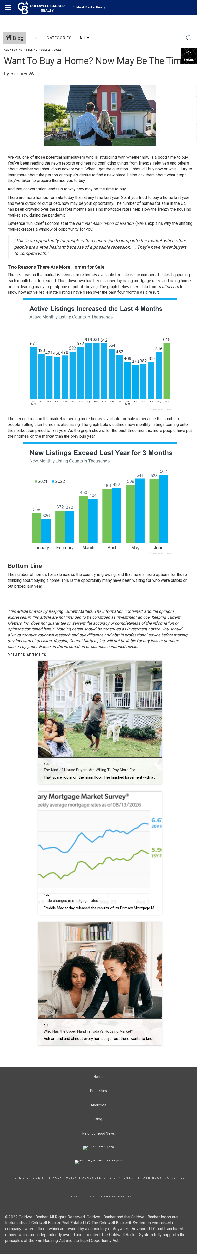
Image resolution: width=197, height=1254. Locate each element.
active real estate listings (49, 292)
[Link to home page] (44, 7)
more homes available (100, 418)
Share (189, 59)
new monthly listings (146, 424)
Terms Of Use (26, 1178)
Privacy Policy (61, 1178)
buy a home (163, 197)
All (6, 49)
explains (155, 223)
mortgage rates (118, 209)
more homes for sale (44, 197)
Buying (17, 49)
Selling (32, 49)
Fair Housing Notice (163, 1178)
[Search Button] (189, 38)
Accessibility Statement (109, 1178)
